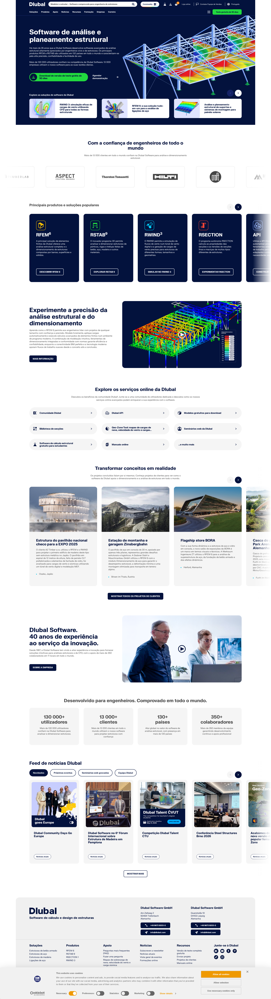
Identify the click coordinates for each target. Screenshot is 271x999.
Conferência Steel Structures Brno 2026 (216, 835)
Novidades (38, 773)
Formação (88, 12)
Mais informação (43, 359)
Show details (166, 993)
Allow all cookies (221, 974)
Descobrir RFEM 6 (50, 272)
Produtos (45, 12)
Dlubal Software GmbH (156, 908)
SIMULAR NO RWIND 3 (159, 272)
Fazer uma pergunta (113, 956)
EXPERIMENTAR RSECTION (216, 272)
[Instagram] (222, 957)
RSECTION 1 (72, 957)
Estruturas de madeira (40, 957)
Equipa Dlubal (125, 773)
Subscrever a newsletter (151, 950)
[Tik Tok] (216, 957)
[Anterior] (230, 93)
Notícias (65, 12)
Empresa (101, 12)
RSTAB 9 (70, 954)
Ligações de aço (37, 960)
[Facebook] (228, 951)
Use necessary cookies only (221, 991)
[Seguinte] (238, 93)
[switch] (100, 993)
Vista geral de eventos (151, 957)
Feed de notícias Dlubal (55, 763)
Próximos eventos (63, 773)
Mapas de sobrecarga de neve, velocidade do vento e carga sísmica (116, 963)
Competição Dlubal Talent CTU (160, 835)
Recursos (76, 12)
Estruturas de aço (38, 954)
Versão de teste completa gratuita (189, 952)
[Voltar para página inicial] (37, 4)
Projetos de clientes (186, 960)
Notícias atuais (42, 857)
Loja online (186, 4)
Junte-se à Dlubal (226, 945)
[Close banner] (247, 972)
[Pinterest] (234, 951)
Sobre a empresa (43, 667)
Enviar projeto (184, 956)
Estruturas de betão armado (43, 950)
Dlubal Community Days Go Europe (53, 835)
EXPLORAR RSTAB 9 (104, 272)
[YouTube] (222, 951)
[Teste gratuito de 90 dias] (170, 4)
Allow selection (221, 982)
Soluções (33, 12)
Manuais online (184, 963)
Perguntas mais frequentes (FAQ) (116, 952)
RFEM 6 (70, 950)
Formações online (149, 960)
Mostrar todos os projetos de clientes (135, 596)
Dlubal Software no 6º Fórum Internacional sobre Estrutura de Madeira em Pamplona (108, 838)
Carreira (112, 12)
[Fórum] (216, 951)
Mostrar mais (135, 873)
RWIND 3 (70, 960)
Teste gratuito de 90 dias (227, 12)
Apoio (55, 12)
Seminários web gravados (95, 773)
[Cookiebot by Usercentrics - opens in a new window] (37, 993)
